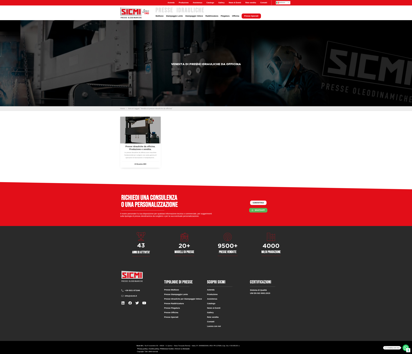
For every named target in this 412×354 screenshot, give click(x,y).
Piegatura (225, 16)
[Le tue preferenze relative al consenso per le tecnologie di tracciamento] (408, 350)
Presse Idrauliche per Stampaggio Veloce (183, 299)
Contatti (263, 3)
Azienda (171, 3)
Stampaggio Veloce (194, 16)
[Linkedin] (123, 303)
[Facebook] (130, 303)
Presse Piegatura (172, 308)
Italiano (282, 2)
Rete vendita (250, 3)
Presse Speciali (251, 16)
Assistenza (197, 3)
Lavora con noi (214, 326)
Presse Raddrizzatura (174, 303)
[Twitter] (137, 303)
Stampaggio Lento (174, 16)
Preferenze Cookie (167, 349)
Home (122, 109)
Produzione (184, 3)
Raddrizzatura (211, 16)
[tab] (147, 351)
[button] (147, 351)
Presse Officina (171, 312)
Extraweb (186, 349)
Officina (235, 16)
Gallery (221, 3)
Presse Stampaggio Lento (176, 294)
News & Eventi (235, 3)
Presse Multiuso (171, 290)
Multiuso (160, 16)
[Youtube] (144, 303)
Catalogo (210, 3)
